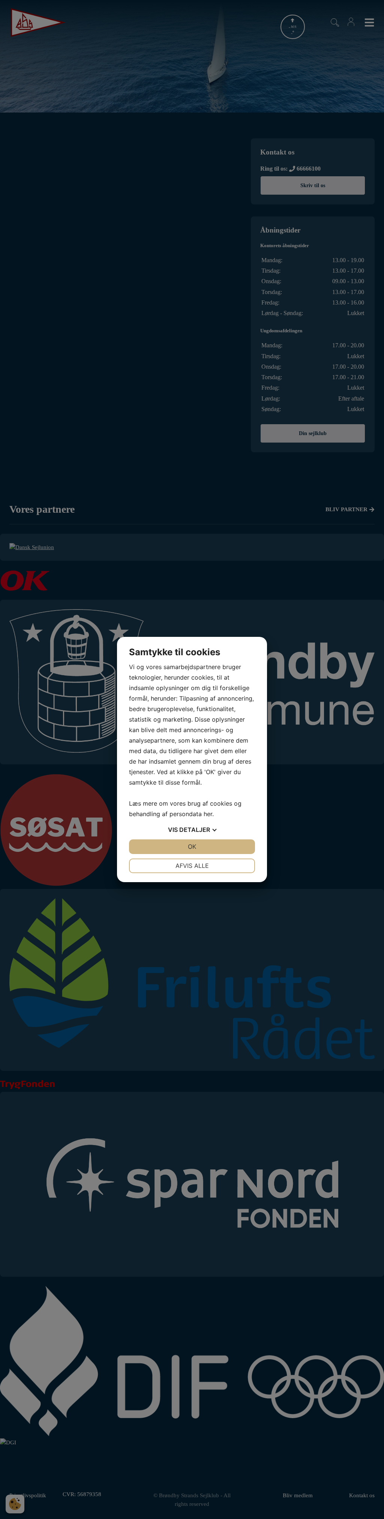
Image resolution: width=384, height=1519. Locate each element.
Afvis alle (192, 865)
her (208, 814)
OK (192, 846)
